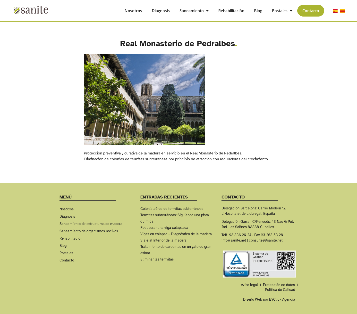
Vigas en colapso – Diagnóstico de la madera (176, 234)
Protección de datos (279, 285)
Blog (258, 10)
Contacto (310, 10)
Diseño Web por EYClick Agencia (269, 299)
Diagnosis (161, 10)
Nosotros (133, 10)
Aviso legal (249, 285)
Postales (280, 10)
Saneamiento (191, 10)
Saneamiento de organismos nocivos (89, 231)
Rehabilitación (231, 10)
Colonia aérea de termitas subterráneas (171, 208)
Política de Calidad (280, 289)
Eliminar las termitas (157, 259)
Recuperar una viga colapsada (164, 227)
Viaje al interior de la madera (163, 240)
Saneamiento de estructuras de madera (91, 224)
